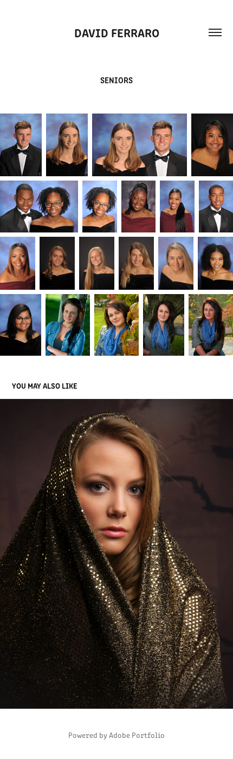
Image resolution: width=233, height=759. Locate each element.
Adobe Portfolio (137, 735)
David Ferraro (116, 32)
